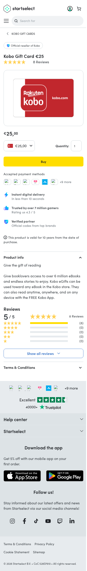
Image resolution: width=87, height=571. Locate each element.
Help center (15, 424)
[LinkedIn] (72, 526)
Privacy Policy (44, 549)
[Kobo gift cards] (7, 33)
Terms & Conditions (19, 372)
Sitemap (39, 557)
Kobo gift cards (23, 33)
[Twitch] (60, 526)
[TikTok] (36, 526)
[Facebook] (24, 526)
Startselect (15, 436)
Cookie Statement (16, 557)
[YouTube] (48, 526)
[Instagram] (12, 526)
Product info (14, 257)
